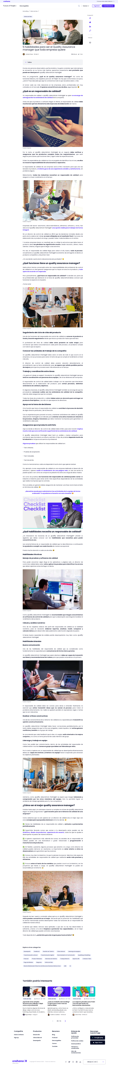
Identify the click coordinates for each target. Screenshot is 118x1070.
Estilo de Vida (34, 11)
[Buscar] (79, 5)
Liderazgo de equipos (74, 951)
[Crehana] (9, 6)
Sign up (16, 1037)
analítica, (26, 832)
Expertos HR (76, 958)
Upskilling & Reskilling (84, 955)
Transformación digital (47, 955)
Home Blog (26, 11)
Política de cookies (77, 1041)
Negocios (39, 962)
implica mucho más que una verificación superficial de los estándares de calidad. (53, 430)
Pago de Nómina (28, 962)
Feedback (36, 951)
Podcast (26, 958)
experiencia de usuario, (55, 832)
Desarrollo (36, 1034)
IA (70, 966)
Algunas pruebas (29, 444)
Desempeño (27, 951)
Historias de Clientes (51, 958)
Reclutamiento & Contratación (66, 955)
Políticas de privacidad (75, 1037)
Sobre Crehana (19, 1034)
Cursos (85, 6)
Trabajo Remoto (64, 958)
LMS (65, 966)
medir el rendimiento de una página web (52, 470)
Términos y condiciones (75, 1047)
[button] (53, 62)
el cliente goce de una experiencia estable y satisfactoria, (59, 169)
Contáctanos (108, 6)
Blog (53, 1034)
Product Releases (37, 958)
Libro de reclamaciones (76, 1052)
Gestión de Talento (48, 951)
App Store (98, 1042)
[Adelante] (65, 1021)
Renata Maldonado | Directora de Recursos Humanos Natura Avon (42, 966)
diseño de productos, (38, 832)
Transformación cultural (30, 955)
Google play (98, 1038)
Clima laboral (61, 951)
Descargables (24, 6)
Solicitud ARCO (76, 1044)
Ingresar (97, 6)
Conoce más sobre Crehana (104, 1)
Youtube (54, 1046)
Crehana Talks (87, 958)
